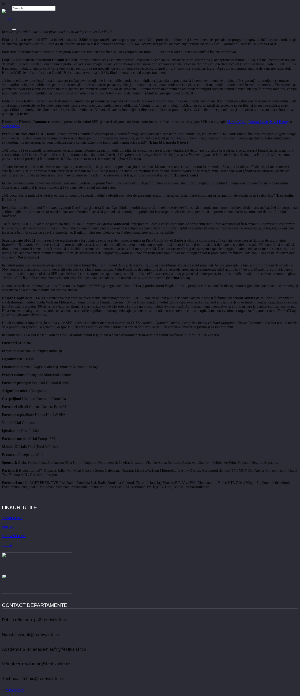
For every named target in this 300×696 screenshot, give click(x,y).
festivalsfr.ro (15, 690)
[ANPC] (37, 593)
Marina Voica (237, 122)
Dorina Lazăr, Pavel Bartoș (268, 122)
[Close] (14, 29)
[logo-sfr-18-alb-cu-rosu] (7, 19)
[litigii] (37, 572)
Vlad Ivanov (11, 126)
